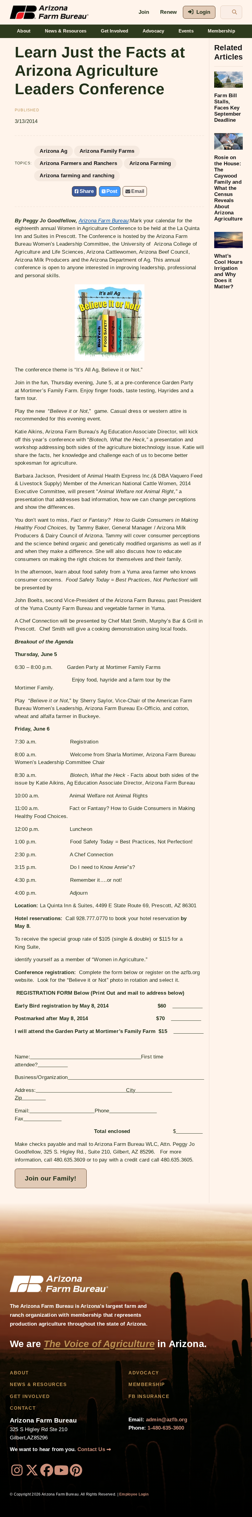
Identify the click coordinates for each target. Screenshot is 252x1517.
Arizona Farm (103, 221)
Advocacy (153, 31)
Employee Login (133, 1494)
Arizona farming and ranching (77, 176)
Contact (23, 1408)
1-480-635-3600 (166, 1428)
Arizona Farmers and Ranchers (78, 163)
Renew (168, 12)
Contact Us (92, 1449)
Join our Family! (51, 1178)
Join (144, 12)
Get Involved (114, 31)
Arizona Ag (53, 151)
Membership (221, 31)
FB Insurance (148, 1396)
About (23, 31)
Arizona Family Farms (107, 151)
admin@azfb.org (166, 1420)
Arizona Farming (150, 163)
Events (186, 31)
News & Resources (66, 31)
